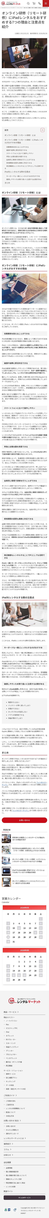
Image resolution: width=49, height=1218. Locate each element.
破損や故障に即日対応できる (16, 150)
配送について (10, 1112)
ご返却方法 (10, 1105)
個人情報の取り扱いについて (16, 1175)
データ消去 (10, 1085)
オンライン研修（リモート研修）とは (20, 135)
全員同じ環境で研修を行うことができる (20, 160)
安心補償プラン (11, 1078)
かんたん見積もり (12, 1130)
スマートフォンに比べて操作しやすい (19, 153)
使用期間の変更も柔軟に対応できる (19, 163)
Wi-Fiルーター (11, 1039)
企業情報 (9, 1168)
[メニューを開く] (46, 3)
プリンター (10, 1051)
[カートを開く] (34, 3)
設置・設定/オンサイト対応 (16, 1089)
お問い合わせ (10, 1126)
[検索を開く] (28, 3)
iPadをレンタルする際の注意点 (17, 171)
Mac (7, 1024)
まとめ (7, 182)
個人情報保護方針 (12, 1171)
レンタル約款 (10, 1186)
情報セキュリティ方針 (14, 1179)
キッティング (10, 1081)
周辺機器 (9, 1065)
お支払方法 (10, 1116)
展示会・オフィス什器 (14, 1062)
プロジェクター (11, 1054)
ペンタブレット (11, 1058)
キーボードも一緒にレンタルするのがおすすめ (23, 176)
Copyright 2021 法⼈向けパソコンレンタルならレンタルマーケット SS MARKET (33, 1210)
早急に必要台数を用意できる (16, 156)
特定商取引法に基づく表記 (15, 1183)
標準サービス (10, 1074)
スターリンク (10, 1043)
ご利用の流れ (10, 1101)
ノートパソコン (11, 1021)
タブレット (10, 1036)
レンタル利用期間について (15, 1108)
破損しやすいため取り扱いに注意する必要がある (23, 179)
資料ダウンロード (12, 1133)
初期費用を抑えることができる (17, 147)
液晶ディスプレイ (12, 1047)
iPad (7, 1032)
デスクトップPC (12, 1028)
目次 (6, 130)
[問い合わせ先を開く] (39, 3)
